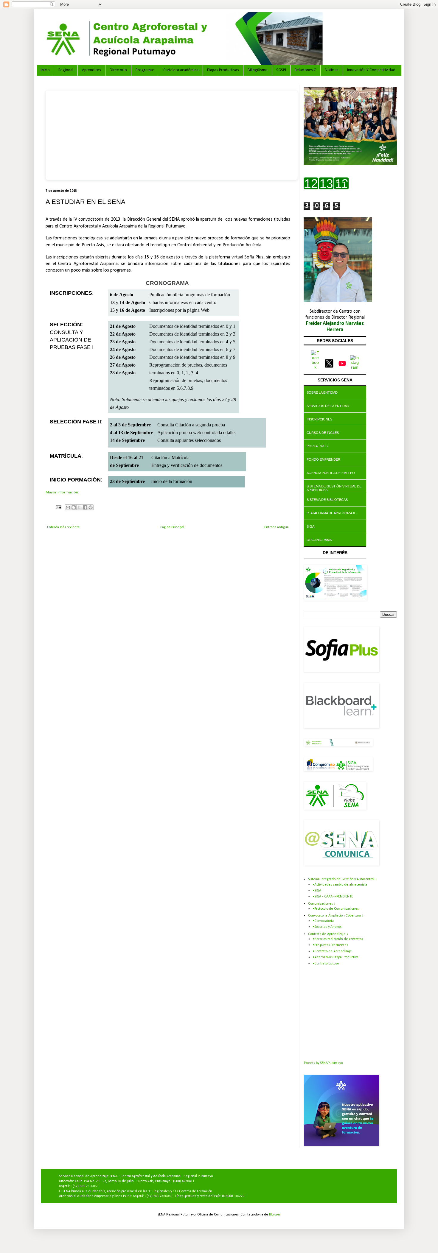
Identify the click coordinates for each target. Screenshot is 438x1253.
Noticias (331, 70)
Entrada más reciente (63, 527)
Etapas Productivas (223, 70)
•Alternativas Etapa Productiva (335, 957)
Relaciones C (305, 70)
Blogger (274, 1214)
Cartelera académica (180, 70)
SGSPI (281, 70)
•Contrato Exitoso (326, 963)
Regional (65, 70)
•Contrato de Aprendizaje (332, 951)
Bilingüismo (258, 70)
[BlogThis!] (74, 507)
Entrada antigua (276, 527)
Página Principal (172, 527)
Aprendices (91, 70)
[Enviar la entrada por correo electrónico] (58, 507)
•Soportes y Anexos (327, 927)
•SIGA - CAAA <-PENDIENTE (333, 896)
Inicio (45, 70)
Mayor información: (62, 492)
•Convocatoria (323, 921)
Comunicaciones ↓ (322, 904)
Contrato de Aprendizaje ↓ (328, 934)
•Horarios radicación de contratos (338, 939)
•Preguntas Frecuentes (330, 945)
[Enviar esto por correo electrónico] (68, 507)
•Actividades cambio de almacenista (340, 884)
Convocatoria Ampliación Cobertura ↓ (336, 915)
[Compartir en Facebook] (85, 507)
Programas (145, 70)
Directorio (118, 70)
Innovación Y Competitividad (371, 70)
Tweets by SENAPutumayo (323, 1063)
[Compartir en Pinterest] (91, 507)
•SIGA (317, 890)
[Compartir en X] (79, 507)
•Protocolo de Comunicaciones (336, 909)
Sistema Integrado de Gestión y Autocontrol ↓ (342, 879)
